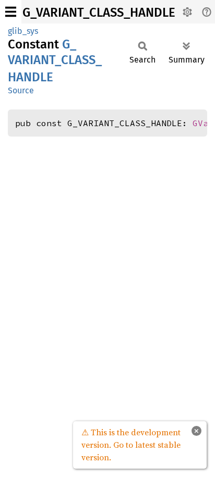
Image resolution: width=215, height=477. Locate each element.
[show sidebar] (10, 11)
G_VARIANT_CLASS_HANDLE (98, 12)
